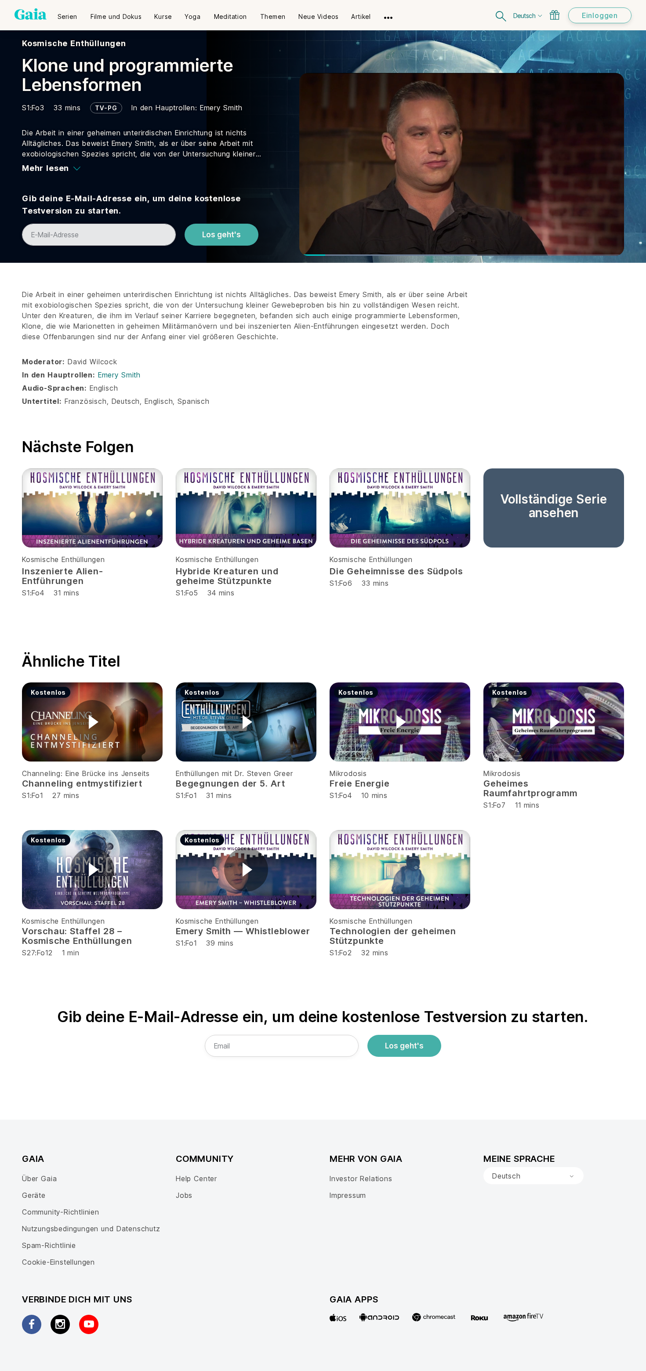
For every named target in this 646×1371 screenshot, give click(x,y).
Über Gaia (39, 1178)
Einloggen (600, 15)
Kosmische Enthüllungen (74, 43)
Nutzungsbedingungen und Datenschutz (91, 1228)
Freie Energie (360, 783)
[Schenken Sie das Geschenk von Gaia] (554, 15)
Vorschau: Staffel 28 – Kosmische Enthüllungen (77, 936)
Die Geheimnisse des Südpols (396, 571)
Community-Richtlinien (60, 1212)
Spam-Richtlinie (49, 1245)
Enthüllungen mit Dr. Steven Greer (234, 773)
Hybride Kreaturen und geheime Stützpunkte (227, 576)
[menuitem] (67, 13)
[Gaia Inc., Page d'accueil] (31, 14)
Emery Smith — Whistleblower (243, 931)
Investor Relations (361, 1178)
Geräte (34, 1195)
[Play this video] (92, 722)
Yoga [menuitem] (192, 16)
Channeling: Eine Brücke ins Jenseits (86, 773)
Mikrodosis (348, 773)
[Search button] (501, 15)
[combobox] (533, 1176)
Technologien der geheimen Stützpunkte (393, 936)
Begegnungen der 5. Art (230, 783)
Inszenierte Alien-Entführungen (62, 576)
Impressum (348, 1195)
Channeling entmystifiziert (82, 783)
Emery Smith (221, 107)
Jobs (184, 1195)
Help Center (196, 1178)
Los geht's (221, 234)
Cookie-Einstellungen (58, 1262)
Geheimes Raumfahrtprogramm (530, 788)
